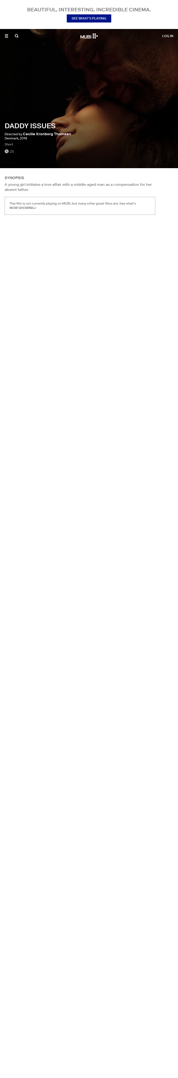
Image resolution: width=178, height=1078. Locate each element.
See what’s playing (89, 18)
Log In (167, 36)
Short (9, 144)
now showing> (23, 208)
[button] (6, 36)
